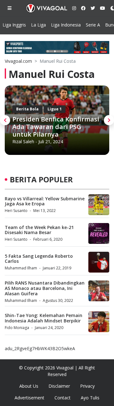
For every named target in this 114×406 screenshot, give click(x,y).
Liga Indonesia (66, 25)
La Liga (38, 25)
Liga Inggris (14, 25)
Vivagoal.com (18, 61)
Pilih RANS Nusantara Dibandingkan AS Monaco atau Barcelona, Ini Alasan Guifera (45, 288)
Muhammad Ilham (21, 268)
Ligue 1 (55, 109)
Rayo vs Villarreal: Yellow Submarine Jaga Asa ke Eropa (45, 201)
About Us (28, 386)
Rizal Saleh (23, 141)
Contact (62, 398)
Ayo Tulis (90, 398)
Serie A (93, 25)
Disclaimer (59, 386)
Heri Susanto (16, 210)
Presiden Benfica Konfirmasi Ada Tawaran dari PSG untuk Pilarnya (55, 126)
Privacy (87, 386)
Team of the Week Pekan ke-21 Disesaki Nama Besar (39, 230)
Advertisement (29, 398)
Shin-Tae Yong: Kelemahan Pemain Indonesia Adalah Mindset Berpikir (43, 318)
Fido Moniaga (17, 327)
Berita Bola (27, 109)
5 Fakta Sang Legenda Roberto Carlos (39, 258)
